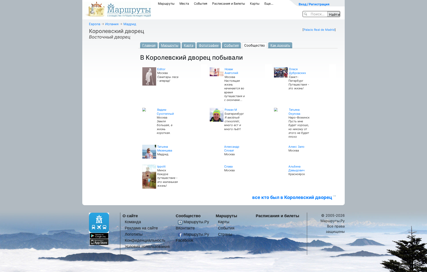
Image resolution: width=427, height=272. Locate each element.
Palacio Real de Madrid (319, 29)
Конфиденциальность (145, 240)
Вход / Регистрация (314, 4)
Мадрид (129, 24)
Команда (133, 221)
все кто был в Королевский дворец (292, 197)
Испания (112, 24)
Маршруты (166, 3)
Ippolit (161, 166)
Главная (148, 45)
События (200, 3)
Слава (228, 166)
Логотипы (134, 234)
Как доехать (280, 45)
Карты (255, 3)
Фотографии (209, 45)
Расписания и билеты (277, 215)
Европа (94, 24)
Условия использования (147, 246)
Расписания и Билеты (228, 3)
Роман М (231, 109)
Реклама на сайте (141, 228)
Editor (161, 69)
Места (184, 3)
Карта (188, 45)
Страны (225, 234)
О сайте (130, 215)
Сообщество (254, 45)
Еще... (268, 3)
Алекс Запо (296, 146)
